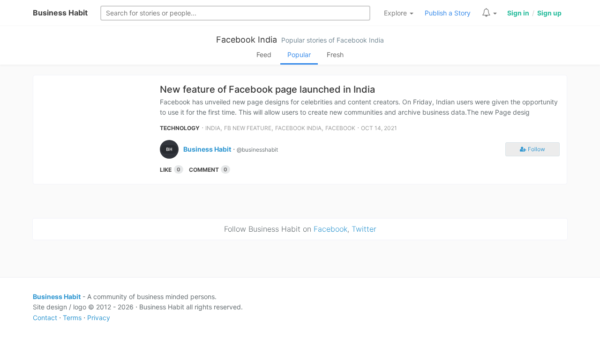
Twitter (364, 229)
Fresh (335, 55)
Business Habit (60, 12)
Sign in (518, 13)
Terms (72, 318)
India (212, 128)
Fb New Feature (247, 128)
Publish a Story (448, 13)
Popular (299, 55)
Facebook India (246, 39)
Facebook (340, 128)
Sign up (549, 13)
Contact (45, 318)
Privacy (98, 318)
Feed (263, 55)
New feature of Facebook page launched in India (267, 89)
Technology (180, 128)
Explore (396, 13)
